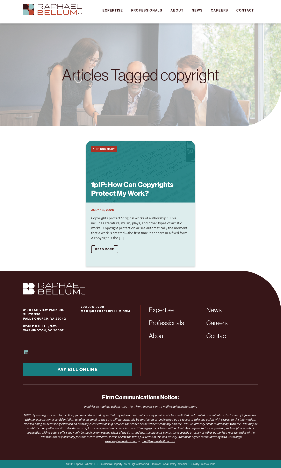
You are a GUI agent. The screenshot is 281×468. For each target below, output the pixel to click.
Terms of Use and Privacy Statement (168, 437)
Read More (104, 249)
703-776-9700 (92, 307)
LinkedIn (26, 352)
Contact (245, 10)
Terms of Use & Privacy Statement (170, 464)
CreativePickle (207, 464)
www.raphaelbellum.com (121, 441)
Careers (219, 10)
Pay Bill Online (77, 369)
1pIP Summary (104, 148)
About (177, 10)
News (197, 10)
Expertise (112, 10)
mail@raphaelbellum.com (105, 311)
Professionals (146, 10)
